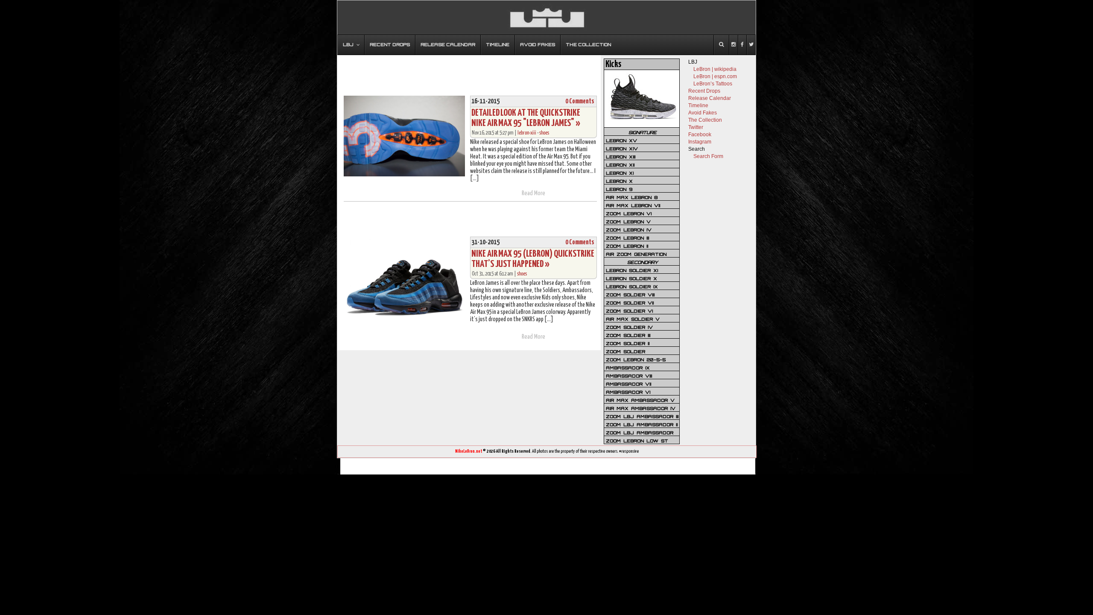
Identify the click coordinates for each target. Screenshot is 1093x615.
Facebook (699, 135)
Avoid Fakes (702, 113)
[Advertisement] (469, 71)
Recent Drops (704, 91)
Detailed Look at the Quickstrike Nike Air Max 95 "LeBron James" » (525, 118)
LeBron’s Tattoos (712, 84)
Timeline (698, 105)
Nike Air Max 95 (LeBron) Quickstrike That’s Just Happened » (532, 259)
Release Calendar (709, 98)
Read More (533, 193)
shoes (544, 133)
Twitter (695, 127)
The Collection (705, 120)
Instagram (699, 142)
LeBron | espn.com (715, 76)
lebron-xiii (526, 133)
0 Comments (579, 101)
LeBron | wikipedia (714, 69)
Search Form (708, 156)
